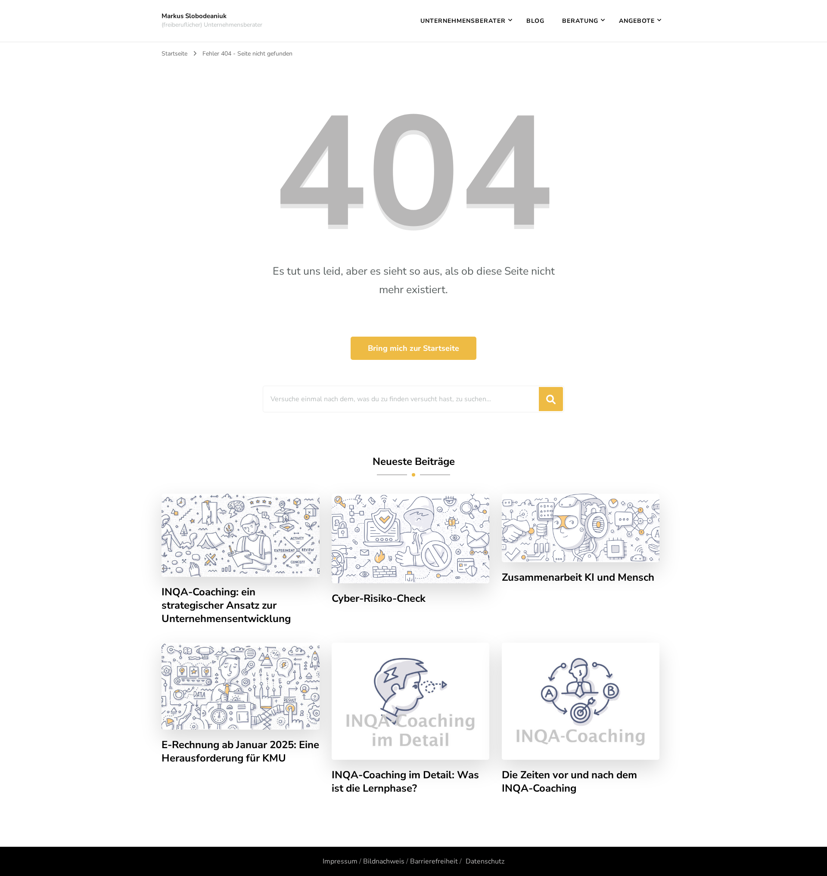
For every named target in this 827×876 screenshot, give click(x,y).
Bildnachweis (383, 861)
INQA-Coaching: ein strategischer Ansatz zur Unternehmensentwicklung (226, 605)
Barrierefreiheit (434, 861)
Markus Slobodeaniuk (194, 16)
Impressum (340, 861)
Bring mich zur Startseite (413, 348)
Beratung (580, 21)
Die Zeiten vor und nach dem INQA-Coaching (569, 781)
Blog (535, 21)
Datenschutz (485, 861)
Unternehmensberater (463, 21)
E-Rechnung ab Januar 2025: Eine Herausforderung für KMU (240, 751)
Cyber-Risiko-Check (379, 598)
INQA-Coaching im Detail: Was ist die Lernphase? (405, 781)
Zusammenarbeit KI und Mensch (578, 577)
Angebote (637, 21)
